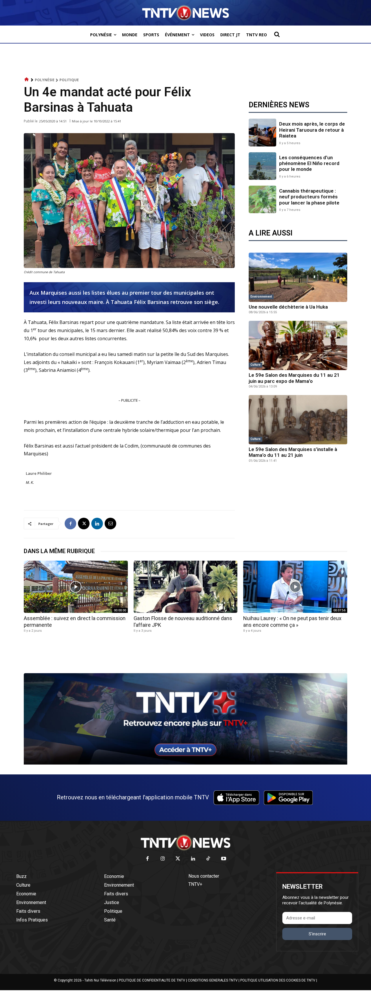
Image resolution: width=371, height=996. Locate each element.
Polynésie (44, 79)
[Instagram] (163, 859)
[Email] (110, 523)
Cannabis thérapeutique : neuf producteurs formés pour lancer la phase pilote (309, 197)
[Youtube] (223, 859)
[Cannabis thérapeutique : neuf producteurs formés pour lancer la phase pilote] (262, 199)
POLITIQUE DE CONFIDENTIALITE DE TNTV (152, 980)
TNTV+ (195, 884)
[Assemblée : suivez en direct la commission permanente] (76, 587)
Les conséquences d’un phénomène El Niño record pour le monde (309, 163)
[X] (84, 523)
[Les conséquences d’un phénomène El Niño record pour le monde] (262, 166)
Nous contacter (203, 876)
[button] (277, 34)
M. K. (30, 482)
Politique (69, 79)
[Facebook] (70, 523)
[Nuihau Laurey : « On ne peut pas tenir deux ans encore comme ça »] (295, 587)
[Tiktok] (208, 859)
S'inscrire (317, 934)
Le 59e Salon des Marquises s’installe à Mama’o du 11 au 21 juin (293, 452)
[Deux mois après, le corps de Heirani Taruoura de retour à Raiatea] (262, 132)
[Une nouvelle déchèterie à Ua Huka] (298, 277)
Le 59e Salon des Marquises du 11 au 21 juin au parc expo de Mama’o (294, 378)
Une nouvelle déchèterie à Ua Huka (288, 307)
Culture (255, 364)
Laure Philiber (39, 473)
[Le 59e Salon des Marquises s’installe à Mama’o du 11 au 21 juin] (298, 419)
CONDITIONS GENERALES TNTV (213, 980)
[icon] (27, 79)
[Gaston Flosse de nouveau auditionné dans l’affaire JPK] (186, 587)
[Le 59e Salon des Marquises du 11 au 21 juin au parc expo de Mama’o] (298, 345)
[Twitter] (178, 859)
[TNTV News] (185, 842)
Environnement (261, 296)
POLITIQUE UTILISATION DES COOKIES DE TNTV (277, 980)
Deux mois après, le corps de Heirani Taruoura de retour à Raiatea (312, 130)
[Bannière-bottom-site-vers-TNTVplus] (185, 763)
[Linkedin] (97, 523)
